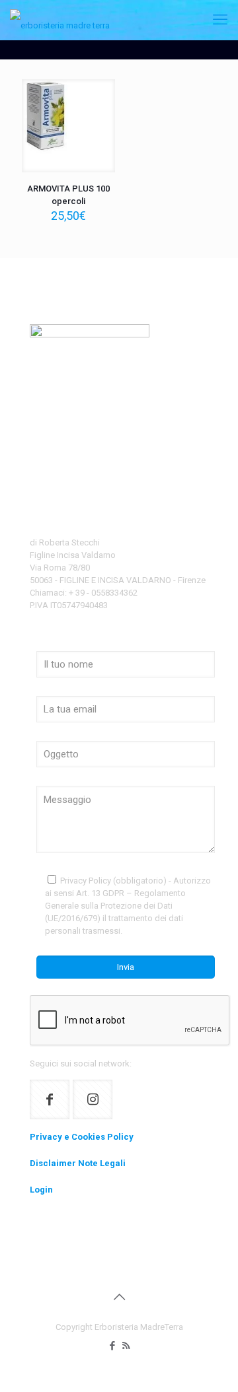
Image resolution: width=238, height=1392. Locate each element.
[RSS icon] (126, 1346)
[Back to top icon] (119, 1297)
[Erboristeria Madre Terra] (60, 19)
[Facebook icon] (112, 1346)
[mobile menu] (220, 20)
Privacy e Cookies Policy (82, 1137)
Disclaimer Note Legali (78, 1163)
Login (41, 1190)
